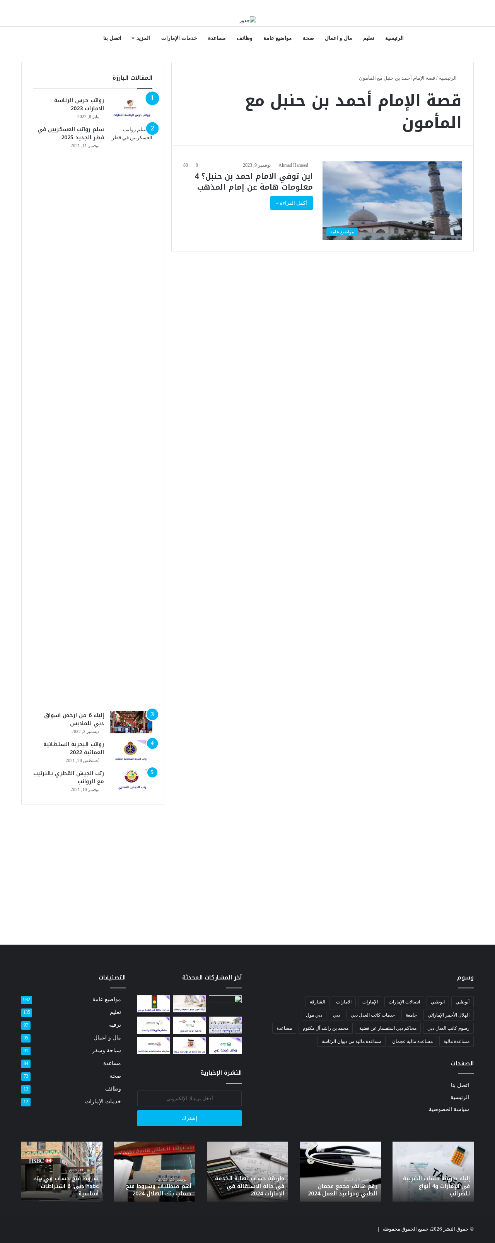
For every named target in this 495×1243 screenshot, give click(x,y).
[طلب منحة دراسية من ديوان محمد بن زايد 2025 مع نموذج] (189, 1045)
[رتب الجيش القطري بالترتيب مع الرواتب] (131, 780)
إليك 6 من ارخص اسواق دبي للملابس (74, 719)
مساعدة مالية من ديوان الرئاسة (351, 1041)
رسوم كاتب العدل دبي (448, 1028)
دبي (336, 1015)
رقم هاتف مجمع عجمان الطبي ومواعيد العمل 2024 (342, 1190)
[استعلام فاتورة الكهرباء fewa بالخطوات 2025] (153, 1025)
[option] (433, 1172)
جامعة (411, 1015)
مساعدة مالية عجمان (412, 1041)
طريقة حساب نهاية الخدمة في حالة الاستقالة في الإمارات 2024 (249, 1186)
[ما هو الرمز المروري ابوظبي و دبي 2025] (189, 1025)
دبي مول (314, 1015)
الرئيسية (394, 38)
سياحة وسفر (106, 1050)
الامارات (344, 1002)
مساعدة (217, 38)
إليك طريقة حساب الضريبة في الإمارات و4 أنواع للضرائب (436, 1186)
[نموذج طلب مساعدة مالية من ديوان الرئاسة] (153, 1045)
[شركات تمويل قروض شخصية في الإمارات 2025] (189, 1003)
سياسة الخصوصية (449, 1109)
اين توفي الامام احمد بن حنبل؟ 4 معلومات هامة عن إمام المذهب (254, 181)
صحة (308, 38)
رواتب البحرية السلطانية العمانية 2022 (73, 748)
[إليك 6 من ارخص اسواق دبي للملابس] (131, 722)
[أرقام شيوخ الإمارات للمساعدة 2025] (225, 1025)
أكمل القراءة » (291, 203)
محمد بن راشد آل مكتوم (325, 1028)
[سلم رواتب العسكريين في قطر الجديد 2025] (131, 415)
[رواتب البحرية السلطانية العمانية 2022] (131, 751)
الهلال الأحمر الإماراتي (448, 1015)
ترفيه (115, 1025)
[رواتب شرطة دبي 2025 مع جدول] (225, 1045)
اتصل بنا (112, 38)
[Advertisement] (92, 871)
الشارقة (317, 1002)
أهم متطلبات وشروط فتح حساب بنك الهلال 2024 (158, 1190)
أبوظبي (462, 1002)
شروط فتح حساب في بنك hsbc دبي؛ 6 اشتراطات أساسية (66, 1186)
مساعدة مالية (456, 1041)
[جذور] (247, 19)
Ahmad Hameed (293, 165)
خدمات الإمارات (179, 38)
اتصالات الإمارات (404, 1002)
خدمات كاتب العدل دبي (373, 1015)
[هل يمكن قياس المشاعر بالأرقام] (225, 1004)
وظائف (245, 38)
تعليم (368, 38)
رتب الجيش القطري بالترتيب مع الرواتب (68, 777)
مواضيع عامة (277, 38)
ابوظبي (438, 1002)
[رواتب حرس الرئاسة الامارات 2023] (131, 107)
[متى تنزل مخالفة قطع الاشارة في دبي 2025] (153, 1003)
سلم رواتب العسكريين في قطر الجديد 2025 (71, 133)
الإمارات (370, 1002)
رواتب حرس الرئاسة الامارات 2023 (79, 104)
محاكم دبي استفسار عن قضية (387, 1028)
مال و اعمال (338, 38)
